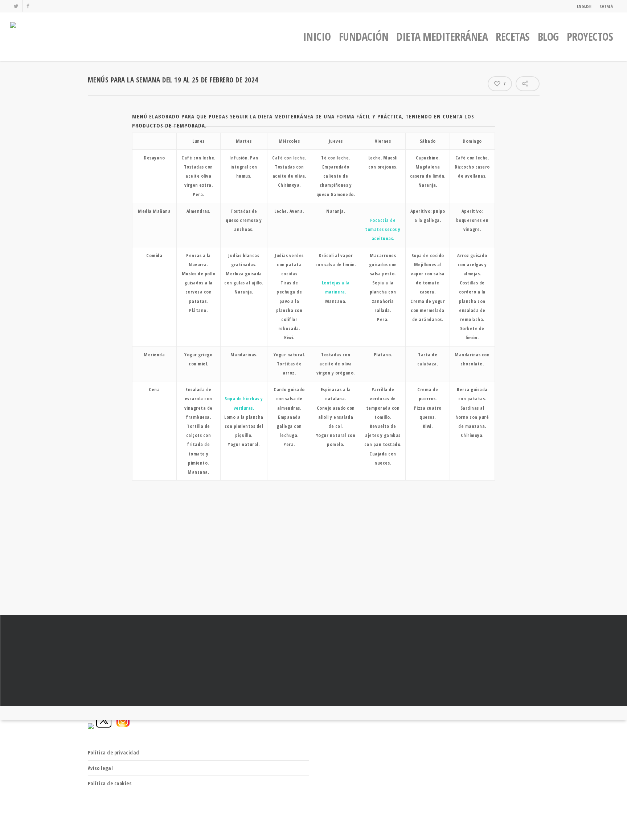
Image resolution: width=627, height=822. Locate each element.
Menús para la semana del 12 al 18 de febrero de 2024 (313, 660)
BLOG (548, 36)
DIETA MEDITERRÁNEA (442, 36)
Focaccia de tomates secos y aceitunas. (383, 229)
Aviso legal (100, 768)
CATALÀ (606, 6)
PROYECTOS (590, 36)
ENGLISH (584, 6)
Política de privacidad (113, 752)
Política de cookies (110, 783)
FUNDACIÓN (364, 36)
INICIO (317, 36)
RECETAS (513, 36)
